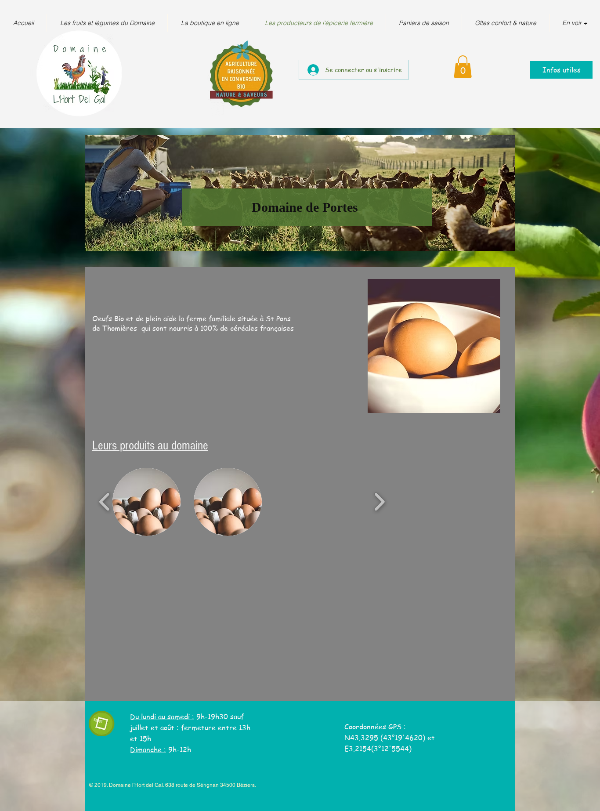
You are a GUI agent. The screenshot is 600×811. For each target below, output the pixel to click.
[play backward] (105, 502)
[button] (462, 66)
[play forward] (379, 502)
